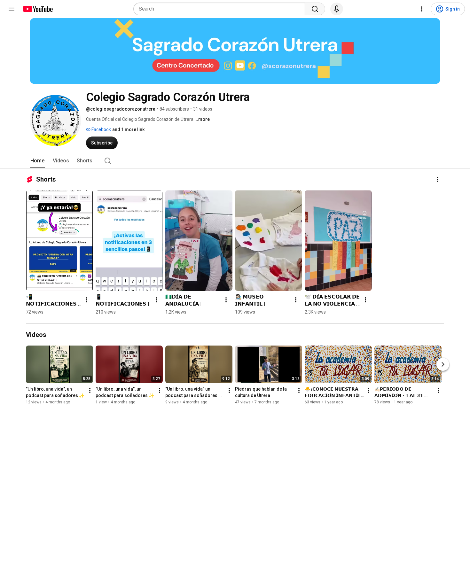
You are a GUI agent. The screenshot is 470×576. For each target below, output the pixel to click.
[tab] (37, 160)
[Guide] (11, 9)
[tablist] (235, 160)
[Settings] (422, 9)
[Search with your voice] (336, 9)
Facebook (100, 129)
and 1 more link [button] (128, 129)
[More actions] (437, 179)
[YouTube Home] (37, 9)
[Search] (315, 9)
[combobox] (221, 9)
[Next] (442, 364)
